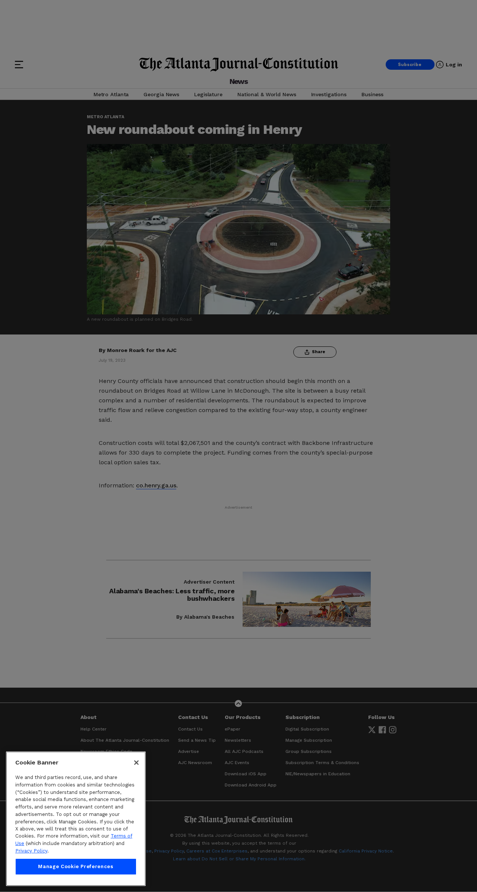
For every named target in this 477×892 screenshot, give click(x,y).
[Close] (136, 762)
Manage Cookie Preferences (75, 866)
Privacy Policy (31, 851)
